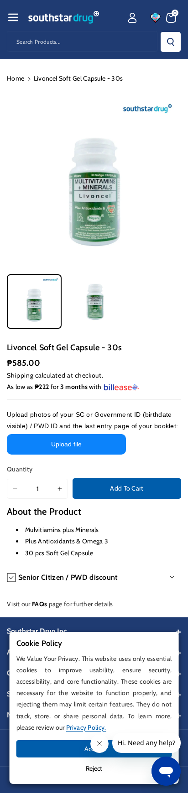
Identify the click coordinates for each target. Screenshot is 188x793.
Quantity (19, 469)
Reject (94, 768)
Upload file (66, 444)
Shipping (20, 375)
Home (15, 78)
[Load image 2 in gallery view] (93, 301)
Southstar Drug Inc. (37, 631)
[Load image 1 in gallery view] (34, 301)
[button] (13, 17)
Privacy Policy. (86, 727)
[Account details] (132, 18)
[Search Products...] (171, 42)
